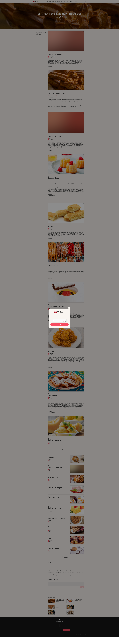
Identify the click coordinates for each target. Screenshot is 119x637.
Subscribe (59, 324)
